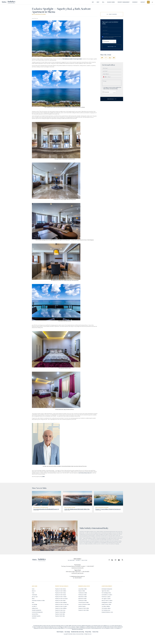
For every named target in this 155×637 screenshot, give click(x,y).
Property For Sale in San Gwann (61, 598)
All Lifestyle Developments (107, 588)
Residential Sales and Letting (77, 631)
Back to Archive (113, 14)
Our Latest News (71, 560)
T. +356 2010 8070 (85, 571)
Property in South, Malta (60, 614)
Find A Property (60, 631)
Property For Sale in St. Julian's (61, 606)
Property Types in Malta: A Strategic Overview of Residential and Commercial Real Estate (108, 509)
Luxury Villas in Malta (82, 588)
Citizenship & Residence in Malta (38, 600)
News (33, 602)
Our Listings (67, 631)
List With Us (78, 560)
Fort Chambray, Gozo (106, 610)
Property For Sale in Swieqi (60, 592)
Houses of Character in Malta (84, 604)
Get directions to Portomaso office (77, 567)
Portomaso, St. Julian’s (106, 596)
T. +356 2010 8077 (90, 566)
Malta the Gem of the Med (69, 507)
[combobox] (104, 77)
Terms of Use (95, 631)
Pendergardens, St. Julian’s (107, 602)
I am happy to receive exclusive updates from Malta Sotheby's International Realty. (112, 37)
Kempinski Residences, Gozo (107, 612)
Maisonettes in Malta (82, 596)
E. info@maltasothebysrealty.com (77, 576)
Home (33, 588)
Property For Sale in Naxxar (60, 594)
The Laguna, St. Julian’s (106, 598)
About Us (34, 590)
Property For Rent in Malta (83, 608)
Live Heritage (34, 604)
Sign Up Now (110, 46)
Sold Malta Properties (36, 616)
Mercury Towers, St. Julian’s (107, 600)
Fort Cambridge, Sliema (106, 592)
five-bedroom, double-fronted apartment (72, 58)
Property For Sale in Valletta (60, 590)
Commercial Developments (37, 612)
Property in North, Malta (60, 616)
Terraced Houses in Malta (83, 602)
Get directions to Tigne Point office (77, 573)
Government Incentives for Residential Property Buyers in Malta (46, 509)
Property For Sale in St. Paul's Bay (61, 604)
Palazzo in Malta (81, 590)
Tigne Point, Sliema (105, 590)
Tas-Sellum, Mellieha (106, 606)
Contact (142, 2)
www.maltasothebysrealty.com (84, 472)
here (44, 476)
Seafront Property (81, 606)
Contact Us (34, 618)
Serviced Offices (35, 614)
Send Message (110, 99)
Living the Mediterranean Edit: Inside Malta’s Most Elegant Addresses (77, 509)
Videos (33, 598)
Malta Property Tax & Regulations (40, 507)
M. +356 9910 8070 (77, 578)
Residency (135, 2)
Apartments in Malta (82, 598)
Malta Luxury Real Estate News (39, 14)
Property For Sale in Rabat (60, 600)
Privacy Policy (88, 631)
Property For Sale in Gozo (60, 610)
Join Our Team (35, 596)
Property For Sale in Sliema (60, 588)
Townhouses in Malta (82, 592)
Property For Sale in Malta (83, 610)
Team (33, 592)
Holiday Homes (35, 608)
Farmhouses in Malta (82, 600)
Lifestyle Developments (36, 610)
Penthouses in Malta (82, 594)
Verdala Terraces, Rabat (106, 604)
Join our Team (84, 560)
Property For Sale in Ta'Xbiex (60, 596)
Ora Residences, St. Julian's (107, 594)
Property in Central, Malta (60, 612)
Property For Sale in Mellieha (60, 608)
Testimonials (34, 594)
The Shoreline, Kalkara (106, 608)
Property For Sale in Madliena (61, 602)
